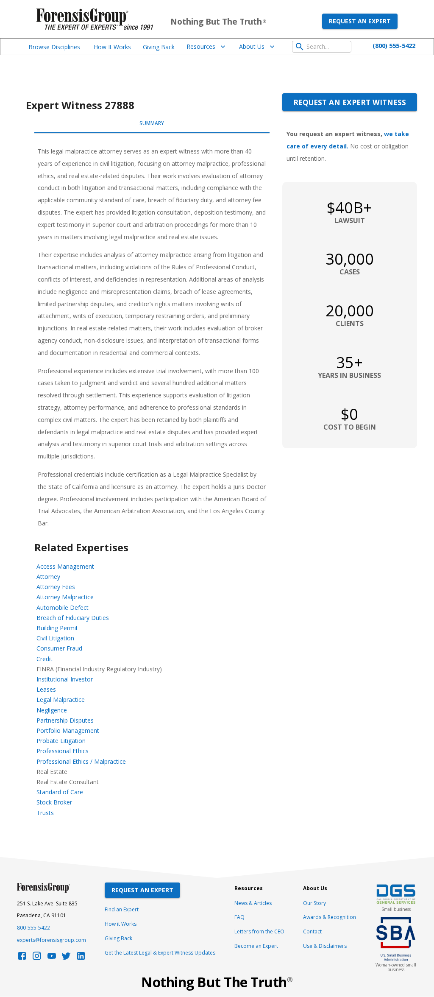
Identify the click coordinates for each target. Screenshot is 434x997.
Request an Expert (360, 21)
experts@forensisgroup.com (51, 940)
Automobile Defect (62, 607)
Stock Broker (54, 802)
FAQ (239, 917)
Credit (44, 659)
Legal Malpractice (60, 699)
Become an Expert (256, 946)
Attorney (48, 577)
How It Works (112, 47)
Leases (46, 689)
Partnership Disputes (65, 720)
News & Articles (253, 903)
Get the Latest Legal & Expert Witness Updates (160, 952)
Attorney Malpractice (65, 597)
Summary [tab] (151, 123)
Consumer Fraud (59, 648)
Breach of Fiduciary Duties (72, 618)
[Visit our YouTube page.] (52, 958)
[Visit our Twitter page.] (66, 958)
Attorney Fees (55, 587)
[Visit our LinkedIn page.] (81, 958)
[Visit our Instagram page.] (37, 958)
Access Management (65, 566)
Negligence (51, 710)
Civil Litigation (55, 638)
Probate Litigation (61, 741)
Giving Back (159, 47)
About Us (251, 46)
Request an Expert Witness (349, 102)
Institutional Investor (64, 679)
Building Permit (57, 628)
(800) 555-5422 (394, 45)
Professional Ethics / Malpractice (81, 761)
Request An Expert (142, 890)
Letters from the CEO (259, 931)
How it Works (120, 923)
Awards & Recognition (329, 917)
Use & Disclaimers (325, 946)
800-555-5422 (33, 927)
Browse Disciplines (54, 47)
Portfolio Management (67, 730)
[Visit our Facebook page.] (22, 958)
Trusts (45, 813)
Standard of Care (59, 792)
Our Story (314, 903)
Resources (200, 46)
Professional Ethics (62, 751)
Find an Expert (122, 909)
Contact (312, 931)
